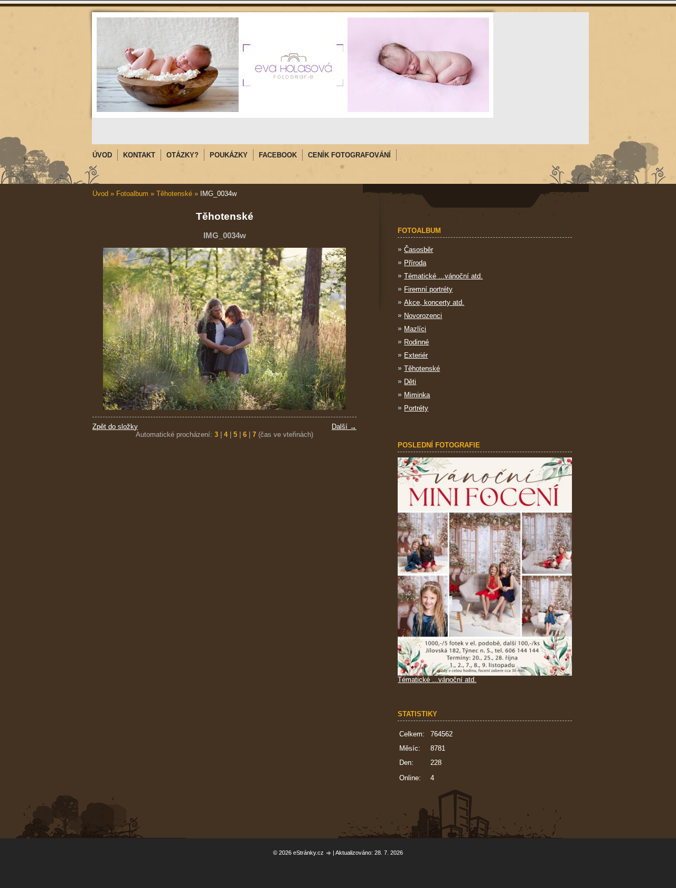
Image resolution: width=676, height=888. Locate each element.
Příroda (415, 263)
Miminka (417, 395)
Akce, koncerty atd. (434, 302)
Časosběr (418, 250)
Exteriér (416, 355)
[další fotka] (339, 329)
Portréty (416, 408)
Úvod (100, 194)
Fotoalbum (132, 194)
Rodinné (416, 342)
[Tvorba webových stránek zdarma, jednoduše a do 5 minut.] (329, 853)
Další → (344, 427)
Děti (410, 382)
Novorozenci (423, 316)
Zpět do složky (115, 427)
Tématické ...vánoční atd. (443, 276)
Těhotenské (174, 194)
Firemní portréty (428, 289)
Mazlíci (415, 329)
